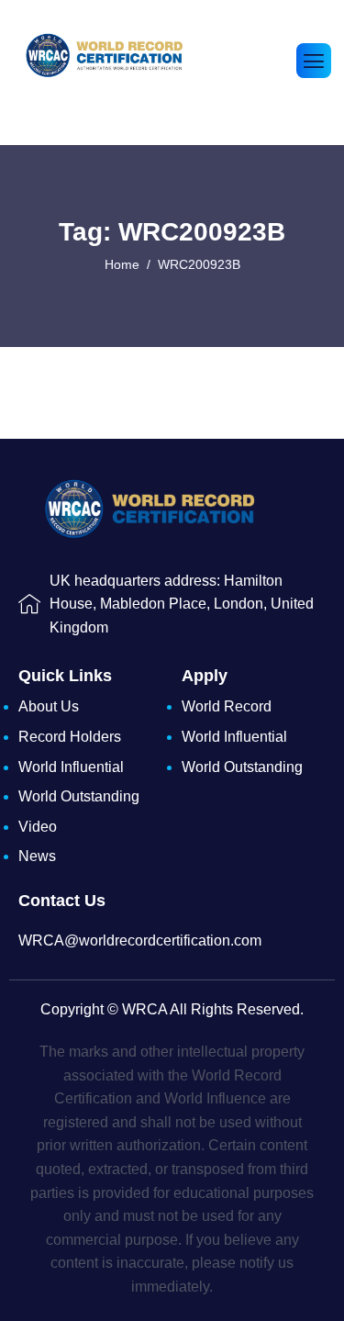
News (37, 856)
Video (37, 826)
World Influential (71, 767)
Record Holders (69, 736)
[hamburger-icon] (313, 60)
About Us (48, 706)
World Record (227, 706)
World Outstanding (78, 796)
